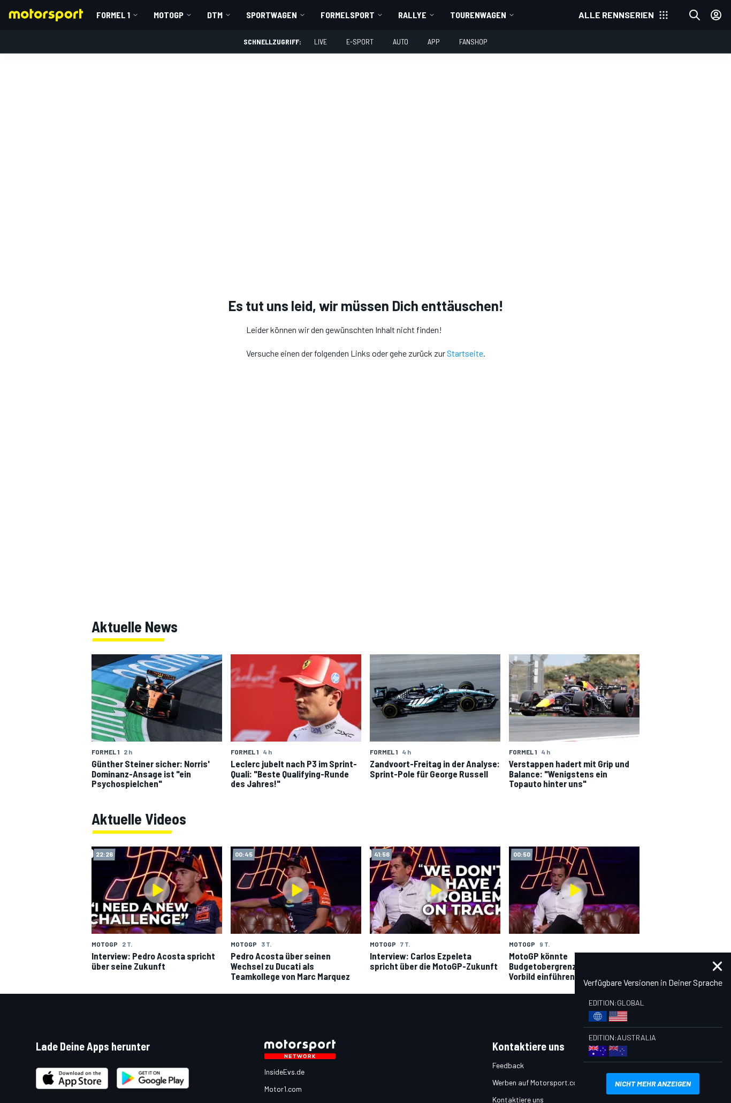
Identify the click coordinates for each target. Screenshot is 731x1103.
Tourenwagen (478, 15)
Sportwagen (271, 15)
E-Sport (360, 41)
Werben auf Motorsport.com (537, 1082)
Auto (400, 41)
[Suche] (694, 15)
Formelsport (348, 15)
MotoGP (169, 15)
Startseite (465, 353)
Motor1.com (283, 1088)
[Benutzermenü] (716, 15)
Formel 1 (113, 15)
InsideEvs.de (284, 1071)
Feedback (508, 1065)
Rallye (412, 15)
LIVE (320, 41)
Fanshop (473, 41)
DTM (215, 15)
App (434, 41)
